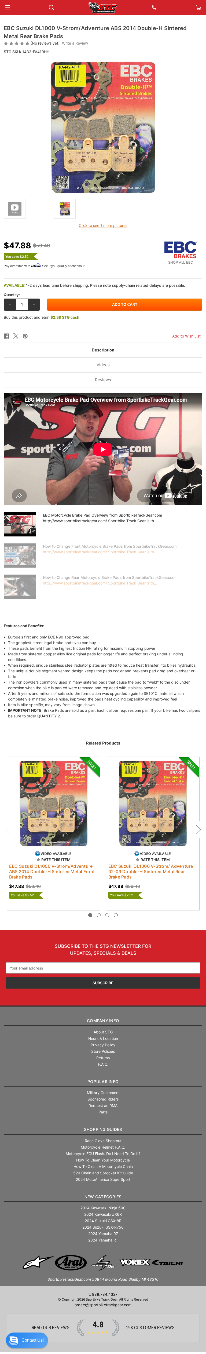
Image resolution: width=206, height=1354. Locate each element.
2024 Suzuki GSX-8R (103, 1220)
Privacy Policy (103, 1045)
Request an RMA (103, 1105)
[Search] (51, 7)
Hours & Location (103, 1038)
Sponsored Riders (103, 1099)
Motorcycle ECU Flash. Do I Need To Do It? (103, 1153)
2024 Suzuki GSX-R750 (103, 1227)
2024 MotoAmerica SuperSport (103, 1179)
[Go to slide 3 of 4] (107, 915)
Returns (103, 1057)
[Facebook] (6, 336)
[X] (16, 336)
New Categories (103, 1196)
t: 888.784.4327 (103, 1294)
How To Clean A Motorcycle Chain (103, 1166)
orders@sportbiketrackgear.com (103, 1304)
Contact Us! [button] (32, 1340)
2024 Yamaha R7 (103, 1233)
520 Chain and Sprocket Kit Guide (103, 1173)
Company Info (103, 1020)
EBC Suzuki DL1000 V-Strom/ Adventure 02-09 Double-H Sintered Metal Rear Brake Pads (150, 871)
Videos (103, 364)
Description (103, 350)
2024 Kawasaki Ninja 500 (103, 1208)
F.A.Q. (103, 1064)
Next (198, 829)
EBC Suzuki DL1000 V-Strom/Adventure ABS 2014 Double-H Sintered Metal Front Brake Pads (52, 871)
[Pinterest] (25, 336)
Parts (103, 1112)
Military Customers (103, 1092)
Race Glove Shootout (103, 1140)
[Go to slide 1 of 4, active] (90, 915)
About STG (103, 1032)
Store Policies (103, 1051)
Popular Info (103, 1081)
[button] (27, 1340)
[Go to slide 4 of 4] (116, 915)
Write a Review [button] (75, 43)
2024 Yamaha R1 (103, 1240)
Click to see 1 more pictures (103, 225)
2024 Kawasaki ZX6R (103, 1214)
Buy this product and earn (42, 317)
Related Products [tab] (103, 743)
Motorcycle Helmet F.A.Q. (103, 1147)
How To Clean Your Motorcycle (103, 1160)
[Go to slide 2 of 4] (99, 915)
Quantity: (12, 294)
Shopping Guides (103, 1129)
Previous (7, 829)
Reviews (103, 379)
